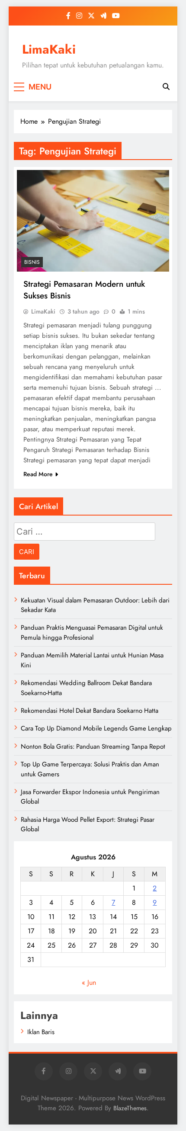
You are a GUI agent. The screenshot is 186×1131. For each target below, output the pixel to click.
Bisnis (32, 262)
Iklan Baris (41, 1032)
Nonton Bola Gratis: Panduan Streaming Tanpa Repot (93, 746)
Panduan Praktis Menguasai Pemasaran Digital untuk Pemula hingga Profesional (92, 632)
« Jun (89, 982)
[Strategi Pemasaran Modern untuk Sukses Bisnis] (93, 221)
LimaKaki (49, 49)
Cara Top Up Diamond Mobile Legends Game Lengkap (96, 728)
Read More (38, 474)
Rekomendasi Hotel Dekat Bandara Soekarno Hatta (89, 710)
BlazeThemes (130, 1108)
